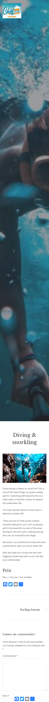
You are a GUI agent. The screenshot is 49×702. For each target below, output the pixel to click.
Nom (6, 695)
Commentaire (10, 655)
